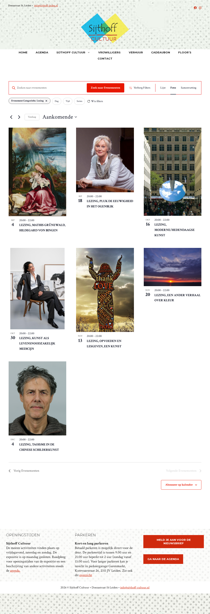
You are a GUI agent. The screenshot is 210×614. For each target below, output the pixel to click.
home (23, 52)
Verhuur (136, 52)
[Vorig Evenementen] (11, 117)
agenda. (15, 570)
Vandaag (32, 116)
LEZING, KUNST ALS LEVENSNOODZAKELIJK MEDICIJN (37, 343)
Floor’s (184, 52)
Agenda (42, 52)
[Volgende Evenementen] (19, 117)
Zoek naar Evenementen (105, 88)
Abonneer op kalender (179, 485)
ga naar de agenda (163, 559)
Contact (105, 58)
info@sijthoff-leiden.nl (46, 5)
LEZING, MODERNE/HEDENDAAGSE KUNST (174, 230)
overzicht (85, 575)
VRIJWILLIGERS (109, 52)
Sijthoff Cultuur (70, 52)
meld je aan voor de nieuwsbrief (174, 541)
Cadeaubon (160, 52)
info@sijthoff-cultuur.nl (135, 587)
